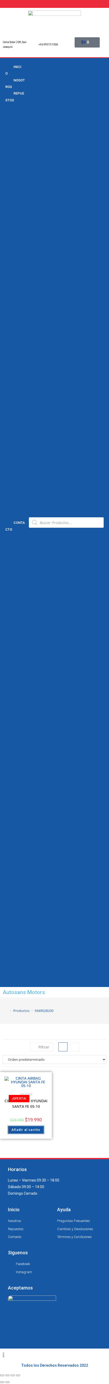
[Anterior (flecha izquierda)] (2, 1382)
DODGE (11, 385)
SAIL (9, 309)
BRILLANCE (14, 117)
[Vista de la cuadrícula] (62, 1046)
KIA (8, 433)
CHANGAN (14, 131)
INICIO (13, 70)
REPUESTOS (14, 96)
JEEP (9, 426)
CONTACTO (15, 526)
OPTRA (11, 282)
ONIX (9, 275)
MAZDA (11, 440)
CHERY (11, 137)
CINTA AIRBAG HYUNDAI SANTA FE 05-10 (25, 1103)
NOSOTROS (15, 83)
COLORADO (15, 186)
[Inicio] (7, 1010)
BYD (8, 124)
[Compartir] (7, 1375)
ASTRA (11, 158)
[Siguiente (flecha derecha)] (7, 1382)
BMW (9, 110)
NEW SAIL (13, 248)
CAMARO (13, 172)
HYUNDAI (13, 412)
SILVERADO (15, 316)
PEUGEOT (13, 468)
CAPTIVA (12, 179)
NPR (9, 261)
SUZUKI (11, 495)
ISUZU (10, 419)
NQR (9, 268)
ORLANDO (13, 289)
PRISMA (12, 296)
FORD (10, 392)
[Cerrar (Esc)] (2, 1375)
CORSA (11, 206)
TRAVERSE (14, 364)
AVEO (10, 165)
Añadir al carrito (25, 1130)
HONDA (11, 406)
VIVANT (11, 371)
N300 (9, 241)
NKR (9, 254)
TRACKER (13, 344)
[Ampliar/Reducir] (18, 1375)
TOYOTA (12, 502)
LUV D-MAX (15, 234)
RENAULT (13, 474)
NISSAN (12, 461)
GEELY (10, 399)
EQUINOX (13, 220)
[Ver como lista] (74, 1046)
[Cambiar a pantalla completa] (13, 1375)
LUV (8, 227)
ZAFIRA (11, 378)
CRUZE (11, 213)
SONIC (10, 323)
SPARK (11, 330)
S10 (8, 302)
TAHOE (11, 337)
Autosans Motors (24, 992)
